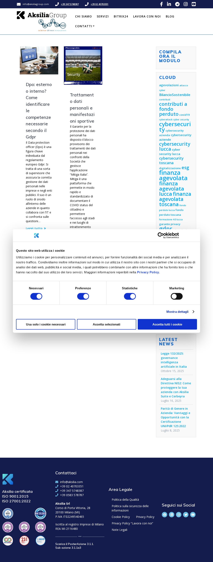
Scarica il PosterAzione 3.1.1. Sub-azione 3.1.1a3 (74, 546)
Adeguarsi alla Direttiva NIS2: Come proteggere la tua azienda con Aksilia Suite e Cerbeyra (176, 387)
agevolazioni (169, 85)
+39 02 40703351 (99, 4)
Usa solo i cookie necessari (46, 324)
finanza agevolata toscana (175, 199)
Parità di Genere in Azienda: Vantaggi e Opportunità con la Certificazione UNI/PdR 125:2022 (175, 417)
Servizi (103, 16)
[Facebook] (164, 514)
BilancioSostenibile (174, 94)
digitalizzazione (170, 168)
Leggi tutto (34, 228)
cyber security (181, 119)
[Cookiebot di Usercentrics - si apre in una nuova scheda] (160, 235)
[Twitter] (185, 514)
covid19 (184, 115)
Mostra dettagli (177, 311)
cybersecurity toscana (171, 160)
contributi (164, 99)
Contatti (83, 26)
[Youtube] (193, 514)
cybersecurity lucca (174, 146)
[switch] (83, 296)
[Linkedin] (171, 514)
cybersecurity (175, 126)
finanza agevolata (173, 175)
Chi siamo (83, 16)
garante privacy (169, 224)
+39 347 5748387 (70, 4)
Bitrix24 (121, 16)
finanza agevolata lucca (171, 188)
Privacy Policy (148, 272)
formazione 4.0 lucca (171, 219)
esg (185, 167)
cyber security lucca (169, 151)
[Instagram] (178, 514)
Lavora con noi (147, 16)
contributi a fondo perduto (173, 109)
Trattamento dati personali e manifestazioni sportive (82, 108)
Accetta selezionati (106, 324)
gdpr (165, 228)
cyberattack (165, 119)
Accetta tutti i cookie (167, 324)
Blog (170, 16)
